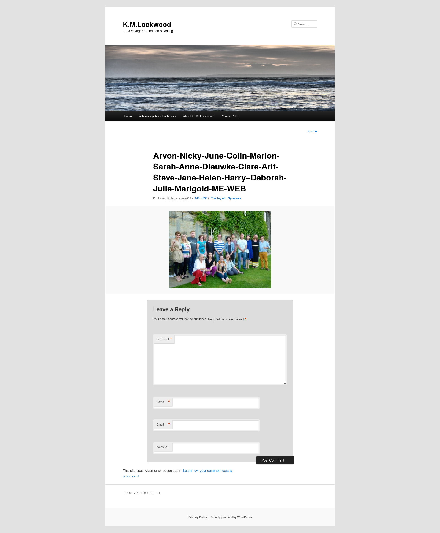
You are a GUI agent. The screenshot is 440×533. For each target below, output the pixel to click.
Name (163, 401)
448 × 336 (201, 198)
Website (161, 447)
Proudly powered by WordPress (231, 517)
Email (163, 424)
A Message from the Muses (157, 116)
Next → (312, 131)
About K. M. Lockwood (198, 116)
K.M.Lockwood (147, 24)
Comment (164, 339)
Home (128, 116)
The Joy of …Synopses (226, 198)
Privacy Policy (230, 116)
